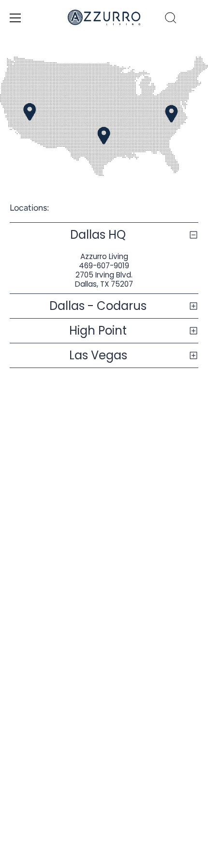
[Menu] (15, 18)
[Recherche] (170, 19)
